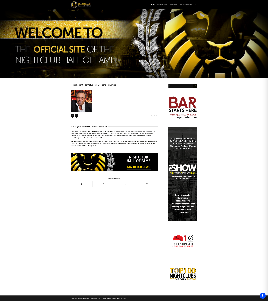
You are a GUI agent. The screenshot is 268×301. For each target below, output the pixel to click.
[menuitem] (152, 4)
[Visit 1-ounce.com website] (182, 256)
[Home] (81, 4)
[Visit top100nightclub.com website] (182, 286)
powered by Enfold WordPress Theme (116, 298)
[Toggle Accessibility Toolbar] (262, 295)
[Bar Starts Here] (182, 119)
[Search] (195, 4)
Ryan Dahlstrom (108, 131)
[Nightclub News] (114, 162)
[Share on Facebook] (82, 184)
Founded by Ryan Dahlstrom (98, 298)
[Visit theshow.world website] (182, 220)
